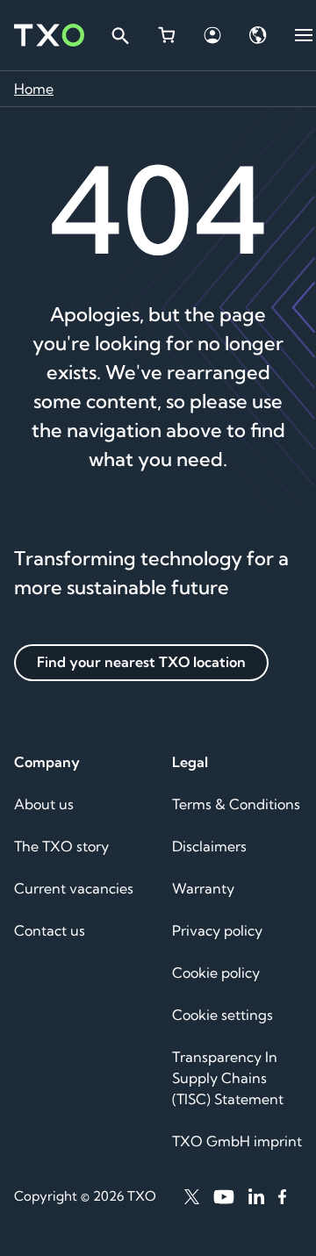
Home (34, 88)
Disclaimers (209, 846)
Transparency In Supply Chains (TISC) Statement (228, 1078)
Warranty (203, 888)
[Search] (119, 35)
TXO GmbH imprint (237, 1141)
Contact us (49, 930)
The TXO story (61, 846)
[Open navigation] (303, 35)
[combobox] (119, 35)
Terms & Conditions (236, 804)
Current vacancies (73, 888)
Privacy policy (217, 930)
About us (44, 804)
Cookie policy (216, 972)
